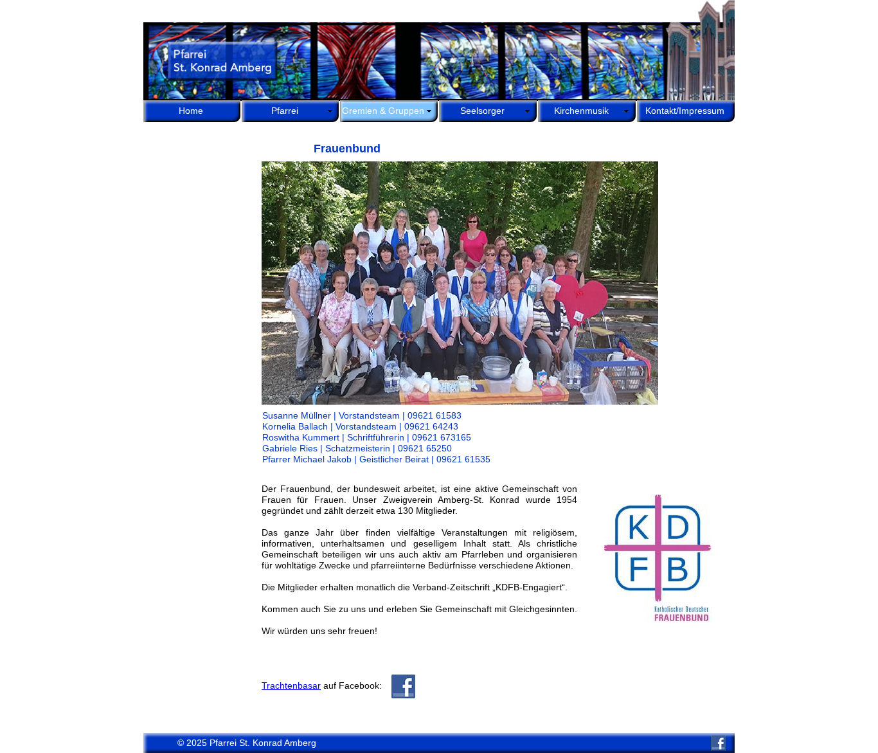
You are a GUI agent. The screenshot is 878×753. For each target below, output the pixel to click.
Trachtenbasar (291, 685)
